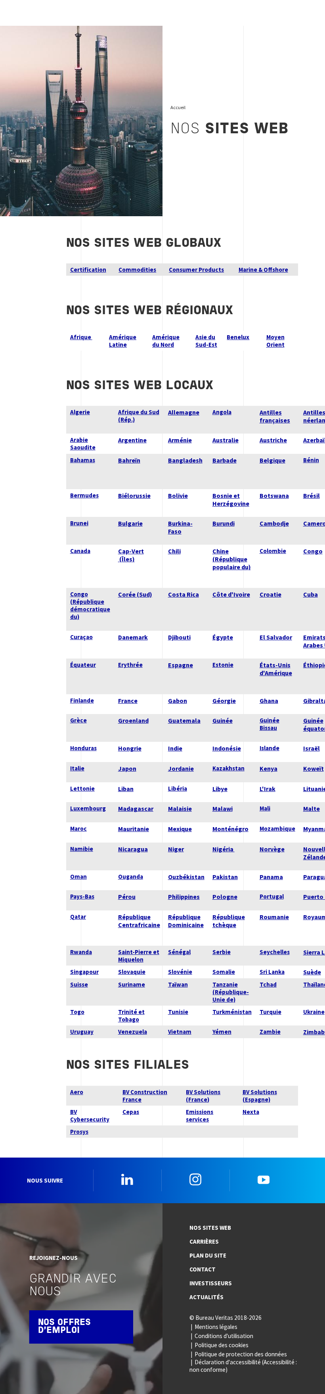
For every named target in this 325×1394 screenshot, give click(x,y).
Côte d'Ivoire (231, 594)
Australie (225, 440)
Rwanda (81, 952)
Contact (202, 1269)
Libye (220, 789)
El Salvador (276, 637)
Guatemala (184, 720)
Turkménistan (232, 1012)
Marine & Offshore (263, 269)
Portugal (272, 896)
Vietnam (179, 1031)
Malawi (222, 808)
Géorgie (224, 701)
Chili (174, 551)
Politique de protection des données (241, 1354)
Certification (88, 269)
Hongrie (129, 748)
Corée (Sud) (135, 594)
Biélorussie (134, 495)
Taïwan (178, 984)
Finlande (82, 700)
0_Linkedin (127, 1179)
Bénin (311, 460)
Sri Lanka (272, 971)
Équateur (83, 664)
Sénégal (179, 952)
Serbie (221, 952)
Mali (265, 808)
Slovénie (180, 971)
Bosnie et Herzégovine (230, 499)
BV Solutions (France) (203, 1095)
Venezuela (132, 1031)
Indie (175, 748)
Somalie (223, 971)
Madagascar (135, 808)
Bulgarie (130, 523)
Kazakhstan (228, 768)
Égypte (222, 637)
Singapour (84, 971)
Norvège (272, 849)
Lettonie (82, 788)
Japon (127, 768)
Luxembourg (88, 808)
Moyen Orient (275, 340)
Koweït (313, 768)
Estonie (222, 664)
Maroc (78, 828)
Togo (77, 1012)
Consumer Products (196, 269)
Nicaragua (133, 849)
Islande (269, 748)
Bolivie (178, 495)
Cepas (130, 1112)
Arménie (180, 440)
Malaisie (180, 808)
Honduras (83, 748)
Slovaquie (131, 971)
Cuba (310, 594)
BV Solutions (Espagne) (260, 1095)
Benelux (238, 337)
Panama (271, 877)
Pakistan (225, 877)
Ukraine (314, 1012)
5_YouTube (264, 1179)
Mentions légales (216, 1327)
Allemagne (183, 412)
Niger (176, 849)
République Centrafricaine (139, 921)
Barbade (224, 460)
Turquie (270, 1012)
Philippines (184, 897)
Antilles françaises (275, 416)
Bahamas (82, 460)
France (128, 701)
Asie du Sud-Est (206, 340)
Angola (221, 412)
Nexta (251, 1112)
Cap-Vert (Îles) (131, 555)
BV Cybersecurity (89, 1115)
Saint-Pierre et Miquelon (138, 955)
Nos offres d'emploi (64, 1326)
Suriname (131, 984)
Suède (312, 972)
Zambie (270, 1031)
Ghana (269, 701)
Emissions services (199, 1115)
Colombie (273, 551)
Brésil (311, 495)
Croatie (270, 594)
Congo (313, 551)
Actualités (206, 1297)
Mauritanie (133, 829)
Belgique (272, 460)
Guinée (222, 720)
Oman (78, 876)
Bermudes (84, 495)
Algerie (80, 412)
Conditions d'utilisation (224, 1336)
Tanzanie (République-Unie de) (230, 992)
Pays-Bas (82, 896)
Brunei (79, 523)
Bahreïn (129, 460)
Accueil (177, 107)
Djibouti (179, 637)
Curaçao (81, 637)
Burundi (223, 523)
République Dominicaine (186, 921)
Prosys (79, 1131)
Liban (126, 789)
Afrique (81, 337)
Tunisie (178, 1012)
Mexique (180, 829)
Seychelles (275, 952)
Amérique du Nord (166, 340)
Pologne (224, 897)
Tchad (268, 984)
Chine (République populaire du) (231, 559)
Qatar (78, 916)
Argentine (132, 440)
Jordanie (181, 768)
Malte (311, 808)
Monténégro (230, 829)
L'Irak (267, 789)
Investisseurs (210, 1283)
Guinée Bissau (269, 724)
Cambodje (274, 523)
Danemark (133, 637)
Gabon (177, 701)
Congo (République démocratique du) (90, 605)
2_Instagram (195, 1179)
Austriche (273, 440)
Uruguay (82, 1031)
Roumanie (274, 917)
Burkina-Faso (180, 527)
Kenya (268, 768)
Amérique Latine (122, 340)
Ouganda (130, 876)
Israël (311, 748)
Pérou (127, 897)
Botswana (274, 495)
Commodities (137, 269)
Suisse (79, 984)
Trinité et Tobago (131, 1015)
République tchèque (228, 921)
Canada (80, 551)
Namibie (81, 849)
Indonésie (226, 748)
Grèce (78, 720)
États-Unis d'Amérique (276, 669)
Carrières (204, 1241)
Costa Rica (183, 594)
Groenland (133, 720)
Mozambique (277, 828)
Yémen (221, 1031)
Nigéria (223, 849)
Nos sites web (210, 1227)
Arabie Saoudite (83, 443)
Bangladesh (185, 460)
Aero (76, 1092)
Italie (77, 768)
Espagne (180, 665)
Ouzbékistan (186, 877)
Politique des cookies (222, 1345)
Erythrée (130, 664)
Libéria (177, 788)
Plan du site (207, 1255)
